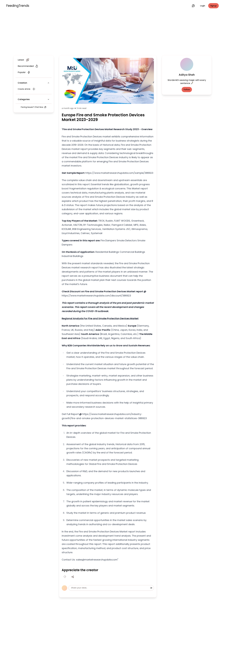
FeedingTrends (17, 6)
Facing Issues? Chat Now (32, 107)
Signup (213, 5)
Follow (187, 89)
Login (202, 5)
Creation (22, 82)
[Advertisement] (112, 33)
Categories (24, 99)
